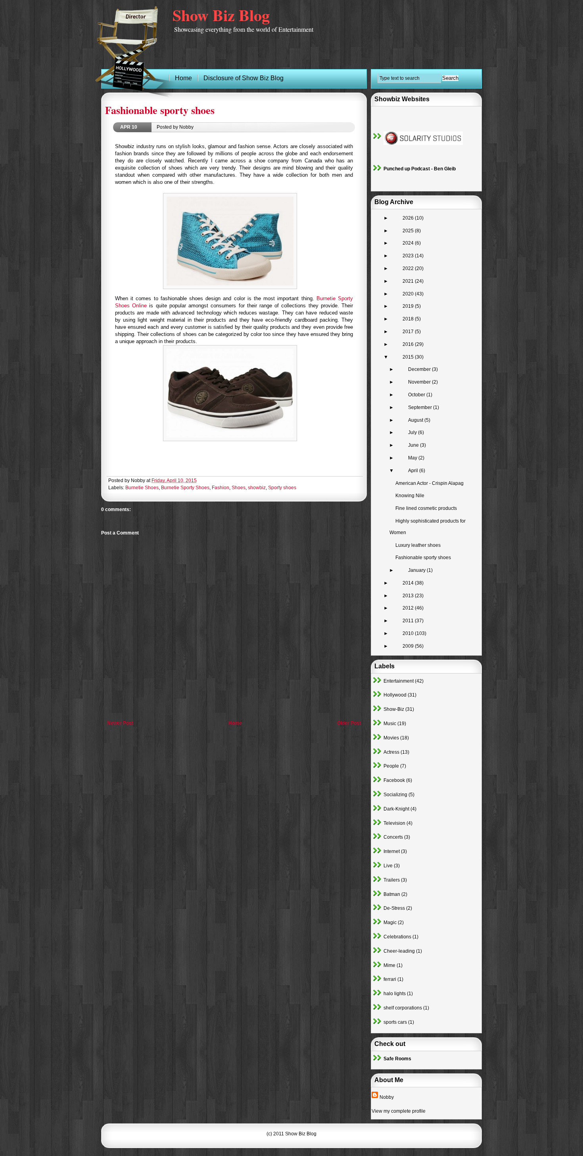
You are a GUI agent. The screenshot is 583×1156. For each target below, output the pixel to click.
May (413, 458)
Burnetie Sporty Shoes (185, 487)
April (413, 470)
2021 (409, 281)
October (417, 395)
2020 (409, 294)
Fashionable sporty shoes (160, 110)
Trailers (392, 880)
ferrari (390, 979)
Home (235, 723)
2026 (409, 218)
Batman (392, 894)
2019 (409, 306)
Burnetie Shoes (142, 487)
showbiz (257, 487)
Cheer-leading (399, 951)
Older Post (349, 723)
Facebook (394, 780)
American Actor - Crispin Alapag (429, 483)
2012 (409, 608)
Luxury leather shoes (418, 545)
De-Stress (394, 908)
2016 (409, 344)
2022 (409, 268)
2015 (409, 357)
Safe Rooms (397, 1058)
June (414, 445)
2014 (409, 583)
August (416, 420)
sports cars (395, 1022)
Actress (391, 752)
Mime (389, 965)
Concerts (393, 837)
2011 (409, 620)
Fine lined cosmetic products (426, 508)
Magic (390, 922)
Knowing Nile (409, 495)
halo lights (395, 993)
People (391, 766)
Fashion (220, 487)
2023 (409, 256)
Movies (391, 738)
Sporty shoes (282, 487)
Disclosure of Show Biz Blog (243, 78)
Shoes (238, 487)
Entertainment (399, 681)
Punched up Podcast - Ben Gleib (420, 169)
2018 (409, 319)
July (413, 432)
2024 (409, 243)
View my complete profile (399, 1111)
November (420, 382)
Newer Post (120, 723)
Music (390, 723)
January (417, 570)
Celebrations (397, 937)
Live (388, 865)
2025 (409, 231)
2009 (409, 646)
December (420, 369)
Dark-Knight (396, 809)
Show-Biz (394, 709)
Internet (392, 851)
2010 (409, 633)
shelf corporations (403, 1008)
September (420, 407)
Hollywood (395, 695)
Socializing (395, 794)
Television (394, 823)
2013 (409, 595)
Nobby (387, 1097)
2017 (409, 331)
